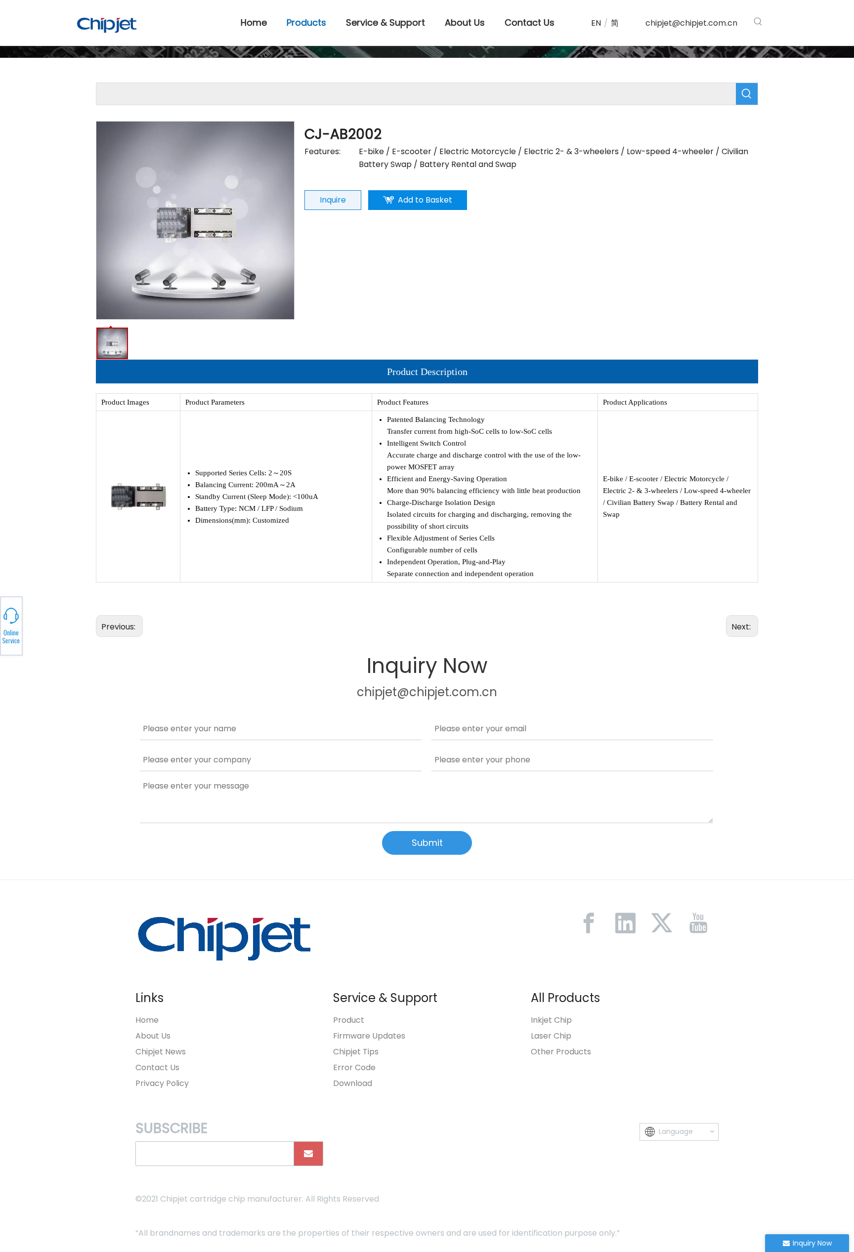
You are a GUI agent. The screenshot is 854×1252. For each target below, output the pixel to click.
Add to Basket (425, 200)
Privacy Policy (162, 1083)
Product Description (427, 371)
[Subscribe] (308, 1153)
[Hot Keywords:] (758, 22)
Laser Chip (551, 1036)
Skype (112, 623)
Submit (427, 842)
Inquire (333, 200)
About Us (153, 1036)
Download (352, 1083)
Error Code (354, 1067)
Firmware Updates (369, 1036)
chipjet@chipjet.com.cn (691, 23)
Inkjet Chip (551, 1020)
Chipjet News (160, 1051)
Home (147, 1020)
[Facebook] (588, 923)
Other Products (561, 1051)
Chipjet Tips (356, 1051)
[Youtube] (698, 923)
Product (348, 1020)
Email (112, 628)
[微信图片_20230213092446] (224, 938)
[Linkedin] (625, 923)
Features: (322, 151)
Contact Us (157, 1067)
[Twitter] (661, 923)
